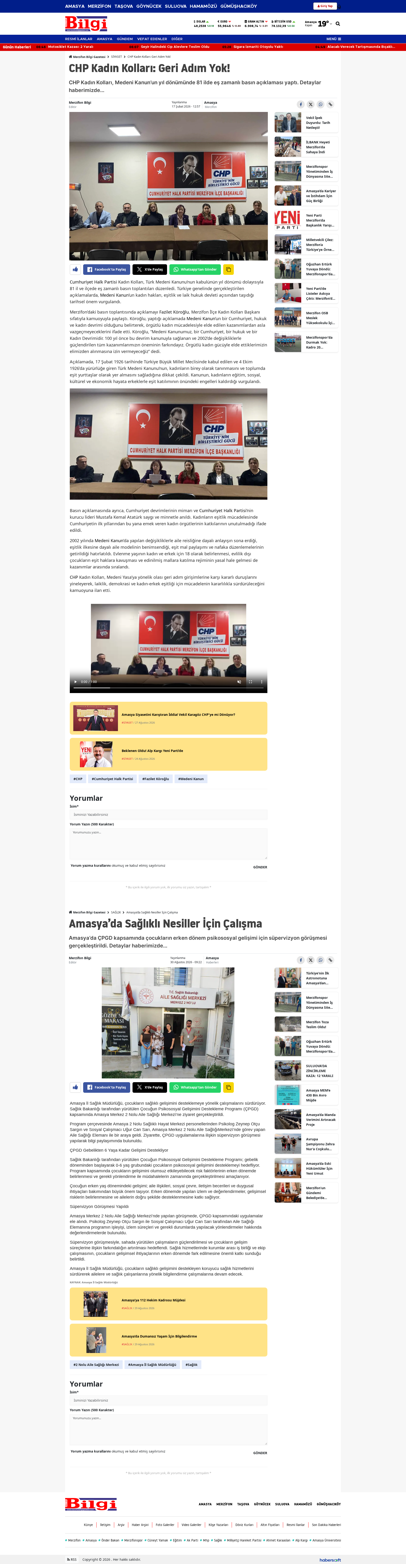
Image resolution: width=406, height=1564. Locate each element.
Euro (223, 21)
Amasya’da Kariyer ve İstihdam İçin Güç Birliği (321, 196)
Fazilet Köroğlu (174, 312)
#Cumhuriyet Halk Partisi (112, 779)
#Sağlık (192, 1364)
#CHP (78, 779)
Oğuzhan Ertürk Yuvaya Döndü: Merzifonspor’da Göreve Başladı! (319, 269)
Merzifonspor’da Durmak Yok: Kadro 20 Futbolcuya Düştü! (321, 342)
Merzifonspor (132, 1540)
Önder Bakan (108, 1540)
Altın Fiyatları (270, 1525)
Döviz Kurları (244, 1525)
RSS (73, 1559)
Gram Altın (256, 21)
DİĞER (177, 39)
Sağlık (216, 1540)
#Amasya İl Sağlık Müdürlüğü (152, 1364)
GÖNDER (260, 867)
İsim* (74, 806)
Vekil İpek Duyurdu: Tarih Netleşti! (318, 122)
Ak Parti (191, 1540)
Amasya (210, 102)
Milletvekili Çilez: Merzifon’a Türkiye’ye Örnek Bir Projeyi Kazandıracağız (320, 245)
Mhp (204, 1540)
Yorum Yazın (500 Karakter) (92, 824)
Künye (88, 1525)
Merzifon (211, 107)
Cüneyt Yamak (156, 1540)
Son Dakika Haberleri (326, 1525)
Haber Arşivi (140, 1525)
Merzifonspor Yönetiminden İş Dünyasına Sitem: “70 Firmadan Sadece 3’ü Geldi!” (320, 171)
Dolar (200, 21)
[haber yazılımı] (330, 1559)
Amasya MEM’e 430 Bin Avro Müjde (318, 1095)
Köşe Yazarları (218, 1525)
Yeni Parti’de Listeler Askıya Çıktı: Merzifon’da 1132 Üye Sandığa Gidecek (320, 293)
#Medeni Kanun (191, 779)
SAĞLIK (116, 912)
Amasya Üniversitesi (325, 1540)
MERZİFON (99, 6)
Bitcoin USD (283, 21)
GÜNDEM (125, 39)
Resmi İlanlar (296, 1525)
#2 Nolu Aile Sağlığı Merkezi (96, 1364)
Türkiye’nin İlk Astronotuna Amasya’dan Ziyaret (317, 978)
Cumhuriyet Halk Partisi (93, 282)
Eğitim (176, 1540)
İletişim (105, 1525)
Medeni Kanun (114, 295)
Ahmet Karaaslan (276, 1540)
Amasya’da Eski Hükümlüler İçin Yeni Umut (319, 1168)
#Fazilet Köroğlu (155, 779)
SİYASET (116, 57)
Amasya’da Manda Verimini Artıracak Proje (321, 1119)
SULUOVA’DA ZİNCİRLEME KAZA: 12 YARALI (319, 1071)
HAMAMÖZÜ (203, 6)
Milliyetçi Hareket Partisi (242, 1540)
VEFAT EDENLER (152, 39)
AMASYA (75, 6)
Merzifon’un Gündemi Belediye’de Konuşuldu (315, 1193)
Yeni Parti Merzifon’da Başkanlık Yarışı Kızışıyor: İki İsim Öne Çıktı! (320, 220)
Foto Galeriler (165, 1525)
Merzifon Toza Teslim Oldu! (317, 1024)
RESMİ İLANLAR (78, 39)
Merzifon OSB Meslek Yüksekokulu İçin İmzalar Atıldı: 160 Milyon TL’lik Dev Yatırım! (321, 318)
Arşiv (121, 1525)
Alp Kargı (300, 1540)
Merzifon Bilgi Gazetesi (88, 57)
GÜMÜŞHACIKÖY (238, 6)
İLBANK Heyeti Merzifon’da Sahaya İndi (318, 147)
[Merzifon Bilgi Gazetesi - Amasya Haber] (91, 1503)
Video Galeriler (191, 1525)
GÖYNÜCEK (149, 6)
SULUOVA (176, 6)
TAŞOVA (123, 6)
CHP (74, 577)
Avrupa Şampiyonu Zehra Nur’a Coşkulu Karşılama (320, 1144)
